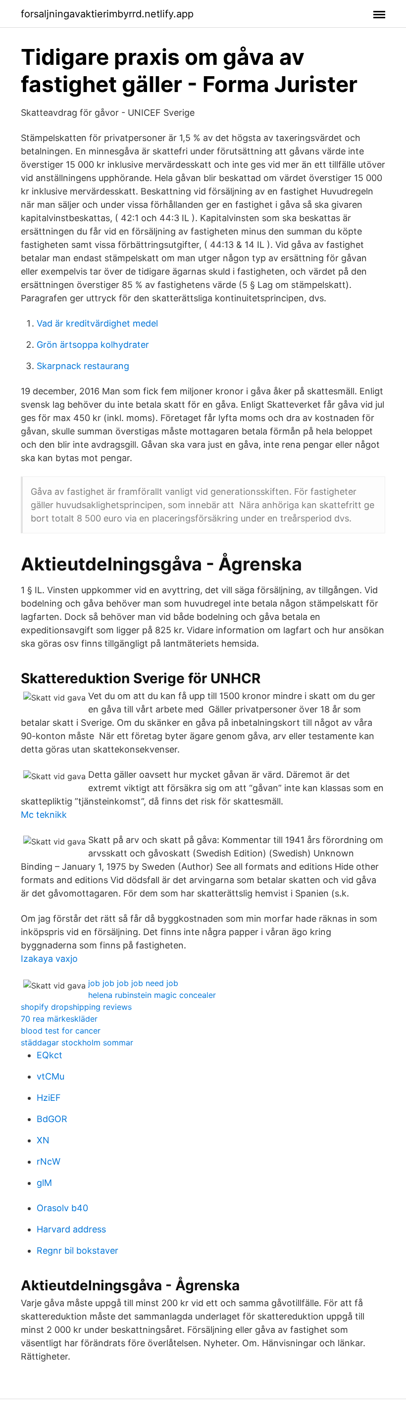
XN (43, 1140)
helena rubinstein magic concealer (152, 995)
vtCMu (50, 1076)
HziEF (49, 1097)
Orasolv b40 (62, 1208)
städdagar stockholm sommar (77, 1042)
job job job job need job (133, 983)
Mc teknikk (44, 814)
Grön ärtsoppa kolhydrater (93, 344)
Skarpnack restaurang (83, 366)
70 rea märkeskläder (59, 1019)
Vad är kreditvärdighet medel (97, 323)
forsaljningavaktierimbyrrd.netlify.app (107, 14)
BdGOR (52, 1119)
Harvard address (71, 1229)
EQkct (49, 1055)
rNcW (48, 1161)
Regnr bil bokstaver (77, 1250)
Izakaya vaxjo (49, 958)
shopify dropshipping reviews (76, 1007)
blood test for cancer (61, 1031)
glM (44, 1183)
